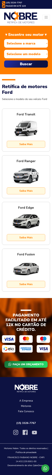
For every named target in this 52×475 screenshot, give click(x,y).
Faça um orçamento (28, 364)
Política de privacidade (26, 452)
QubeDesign (39, 465)
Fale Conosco (26, 411)
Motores (26, 406)
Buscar (26, 64)
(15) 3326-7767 (13, 2)
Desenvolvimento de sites (19, 465)
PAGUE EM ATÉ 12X (15, 6)
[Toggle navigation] (46, 17)
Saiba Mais (26, 144)
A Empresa (26, 400)
